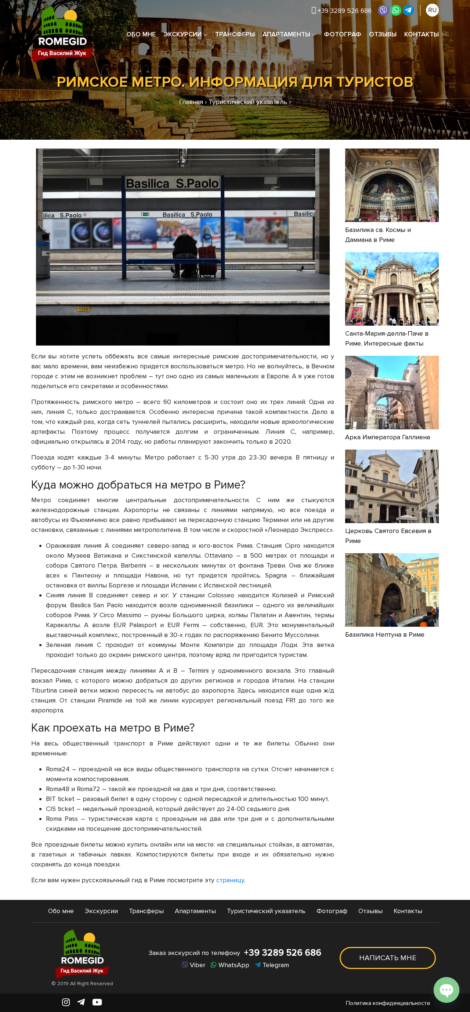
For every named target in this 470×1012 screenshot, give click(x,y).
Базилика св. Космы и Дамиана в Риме (378, 235)
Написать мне (387, 958)
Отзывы (383, 34)
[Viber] (383, 10)
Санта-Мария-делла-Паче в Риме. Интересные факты (387, 338)
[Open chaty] (446, 990)
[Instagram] (65, 1002)
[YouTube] (97, 1002)
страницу (230, 880)
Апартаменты (286, 34)
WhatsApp (233, 965)
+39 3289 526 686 (282, 952)
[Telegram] (408, 10)
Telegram (275, 965)
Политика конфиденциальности (388, 1003)
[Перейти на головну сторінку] (62, 34)
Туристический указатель (266, 911)
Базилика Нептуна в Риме (384, 634)
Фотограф (342, 34)
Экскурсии (182, 34)
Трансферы (235, 34)
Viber (196, 965)
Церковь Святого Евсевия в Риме (388, 536)
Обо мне (141, 34)
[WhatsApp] (395, 10)
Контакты (421, 34)
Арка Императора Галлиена (387, 437)
